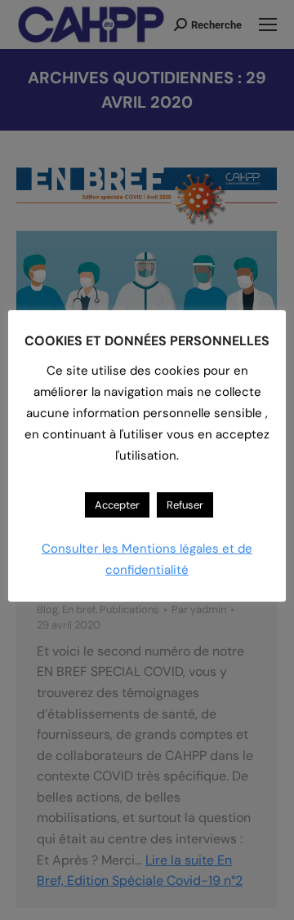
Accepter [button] (117, 505)
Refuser (185, 505)
